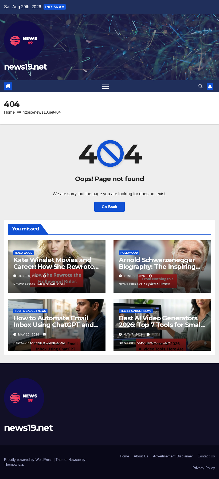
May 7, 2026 (134, 334)
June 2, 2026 (135, 276)
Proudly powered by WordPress (29, 460)
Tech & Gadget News (30, 310)
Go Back (109, 207)
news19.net (25, 67)
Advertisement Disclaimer (173, 456)
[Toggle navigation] (105, 86)
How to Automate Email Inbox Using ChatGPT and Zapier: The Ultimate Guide (55, 324)
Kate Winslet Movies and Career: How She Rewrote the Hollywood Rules (53, 266)
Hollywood (23, 252)
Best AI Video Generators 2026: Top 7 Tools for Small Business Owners (160, 324)
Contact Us (206, 456)
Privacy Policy (204, 468)
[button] (200, 86)
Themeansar (13, 464)
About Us (141, 456)
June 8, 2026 (29, 276)
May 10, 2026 (29, 334)
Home (9, 112)
